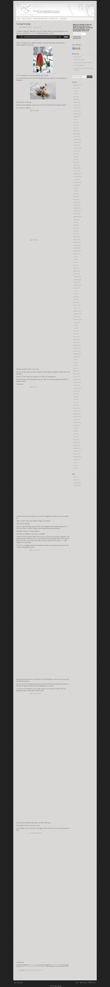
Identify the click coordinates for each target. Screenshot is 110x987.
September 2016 (77, 285)
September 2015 (77, 319)
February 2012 (77, 442)
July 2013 (76, 394)
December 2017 (77, 242)
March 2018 (76, 233)
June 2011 (76, 465)
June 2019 (76, 191)
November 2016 (77, 279)
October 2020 (77, 145)
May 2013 (76, 399)
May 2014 (76, 365)
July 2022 (76, 91)
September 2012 (77, 422)
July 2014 (76, 359)
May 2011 (76, 468)
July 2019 (76, 188)
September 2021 (77, 113)
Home (18, 18)
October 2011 (77, 454)
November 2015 (77, 313)
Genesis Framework (83, 982)
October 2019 (77, 179)
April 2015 (76, 334)
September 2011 (77, 456)
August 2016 (76, 288)
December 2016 (77, 276)
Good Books (63, 18)
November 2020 (77, 142)
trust (42, 970)
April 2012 (76, 436)
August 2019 (76, 185)
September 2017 (77, 251)
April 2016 (76, 299)
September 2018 (77, 216)
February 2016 (77, 305)
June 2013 (76, 396)
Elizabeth (29, 27)
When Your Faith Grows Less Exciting (83, 62)
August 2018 (76, 219)
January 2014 (76, 376)
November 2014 (77, 348)
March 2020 (76, 165)
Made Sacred (35, 9)
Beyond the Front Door (40, 18)
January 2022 (77, 105)
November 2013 (77, 382)
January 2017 (76, 273)
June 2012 (76, 431)
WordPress (90, 982)
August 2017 (76, 253)
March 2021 (76, 131)
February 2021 (77, 133)
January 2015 (76, 342)
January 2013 (76, 411)
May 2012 (76, 434)
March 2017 (76, 268)
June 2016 (76, 294)
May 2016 (76, 296)
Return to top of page (18, 982)
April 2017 (76, 265)
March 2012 (76, 439)
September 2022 (77, 85)
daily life (32, 970)
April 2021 (76, 128)
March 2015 (76, 336)
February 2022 (77, 102)
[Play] (18, 37)
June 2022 (76, 93)
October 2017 (77, 248)
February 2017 (77, 271)
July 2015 (76, 325)
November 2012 (77, 416)
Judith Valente (38, 970)
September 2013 (77, 388)
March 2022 (76, 99)
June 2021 (76, 122)
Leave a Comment (37, 27)
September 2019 (77, 182)
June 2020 (76, 156)
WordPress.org (77, 485)
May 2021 (76, 125)
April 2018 (76, 231)
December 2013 (77, 379)
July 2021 (76, 119)
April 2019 (76, 196)
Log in (75, 477)
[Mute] (62, 37)
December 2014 (77, 345)
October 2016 (77, 282)
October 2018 (77, 213)
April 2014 (76, 368)
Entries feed (76, 479)
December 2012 (77, 414)
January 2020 (77, 171)
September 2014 (77, 354)
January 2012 (76, 445)
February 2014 (77, 374)
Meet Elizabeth (26, 18)
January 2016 (76, 308)
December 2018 (77, 208)
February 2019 (77, 202)
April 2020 (76, 162)
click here (33, 33)
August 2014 (76, 356)
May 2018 (76, 228)
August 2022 (77, 88)
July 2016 (76, 291)
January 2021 (76, 136)
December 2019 (77, 173)
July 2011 (76, 462)
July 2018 (76, 222)
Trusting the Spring (23, 24)
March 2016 (76, 302)
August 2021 (76, 116)
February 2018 (77, 236)
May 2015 (76, 331)
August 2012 (76, 425)
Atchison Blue (27, 970)
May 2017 (76, 262)
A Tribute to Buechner (79, 65)
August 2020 (77, 151)
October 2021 (77, 111)
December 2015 (77, 311)
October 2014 (77, 351)
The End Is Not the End (79, 59)
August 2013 (76, 391)
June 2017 (76, 259)
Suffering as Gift (77, 56)
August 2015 (76, 322)
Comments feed (77, 482)
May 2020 (76, 159)
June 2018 (76, 225)
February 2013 (77, 408)
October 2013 (77, 385)
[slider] (66, 36)
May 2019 (76, 193)
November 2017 (77, 245)
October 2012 (77, 419)
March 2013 (76, 405)
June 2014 (76, 362)
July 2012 (76, 428)
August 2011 (76, 459)
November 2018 (77, 211)
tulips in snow (32, 964)
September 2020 (77, 148)
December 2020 (77, 139)
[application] (43, 37)
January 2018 (76, 239)
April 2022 (76, 96)
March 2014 (76, 371)
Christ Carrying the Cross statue (31, 966)
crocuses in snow (56, 964)
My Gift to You (53, 18)
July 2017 (76, 256)
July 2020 (76, 153)
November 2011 (77, 451)
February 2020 (77, 168)
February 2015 (77, 339)
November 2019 (77, 176)
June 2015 (76, 328)
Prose (77, 982)
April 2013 (76, 402)
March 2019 (76, 199)
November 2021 (77, 108)
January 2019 (76, 205)
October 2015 (77, 316)
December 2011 (77, 448)
